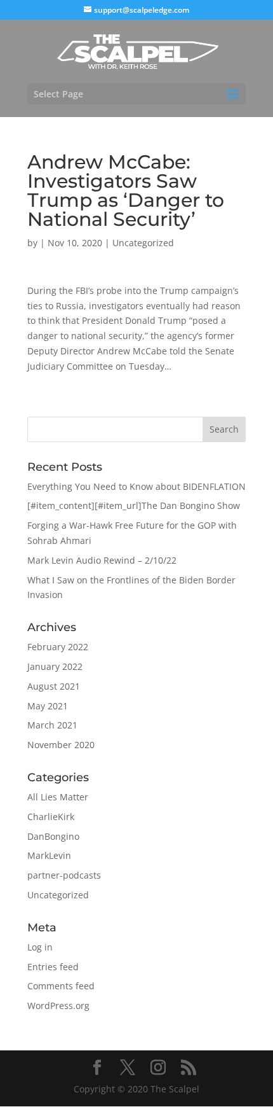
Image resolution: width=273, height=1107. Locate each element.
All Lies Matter (57, 797)
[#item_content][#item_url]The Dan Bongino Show (133, 505)
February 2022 (57, 647)
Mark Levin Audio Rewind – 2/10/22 (101, 560)
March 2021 (52, 725)
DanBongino (53, 836)
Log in (40, 947)
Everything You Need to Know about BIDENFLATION (136, 486)
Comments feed (61, 986)
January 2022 (55, 666)
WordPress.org (58, 1005)
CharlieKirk (50, 817)
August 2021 (53, 686)
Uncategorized (143, 243)
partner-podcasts (64, 875)
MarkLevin (49, 855)
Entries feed (53, 967)
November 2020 (61, 745)
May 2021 (47, 706)
